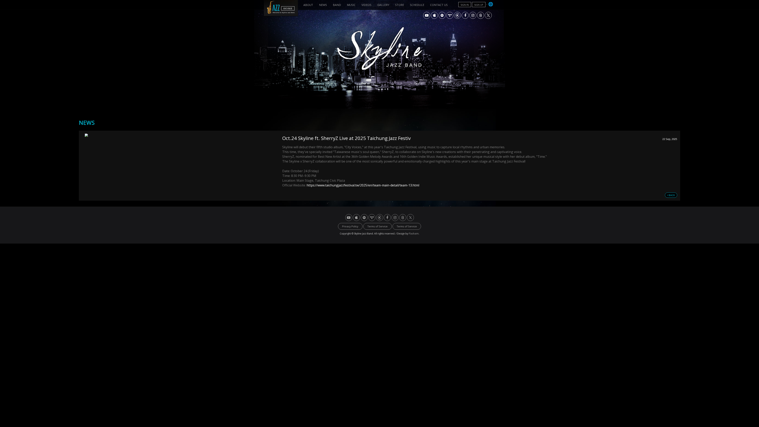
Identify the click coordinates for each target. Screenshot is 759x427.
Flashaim (414, 233)
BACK (671, 195)
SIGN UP (478, 5)
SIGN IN (465, 5)
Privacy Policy (350, 226)
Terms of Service (377, 226)
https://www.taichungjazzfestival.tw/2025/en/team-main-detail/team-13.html (363, 185)
